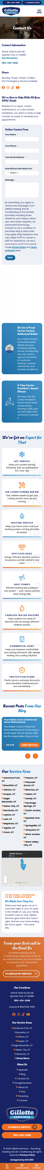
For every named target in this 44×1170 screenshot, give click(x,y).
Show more (22, 1058)
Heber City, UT (11, 806)
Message (10, 180)
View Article (29, 745)
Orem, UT (9, 832)
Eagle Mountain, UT (23, 1045)
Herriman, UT (11, 810)
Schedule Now (33, 3)
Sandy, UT (30, 798)
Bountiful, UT (11, 785)
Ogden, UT (9, 827)
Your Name (11, 134)
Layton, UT (9, 814)
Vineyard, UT (32, 829)
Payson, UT (31, 777)
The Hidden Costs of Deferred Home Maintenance (20, 721)
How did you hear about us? (18, 168)
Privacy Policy (19, 247)
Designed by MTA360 (22, 1159)
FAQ (23, 1091)
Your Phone (11, 146)
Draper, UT (9, 794)
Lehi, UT (8, 819)
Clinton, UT (9, 789)
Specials (23, 1069)
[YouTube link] (17, 87)
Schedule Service (19, 1127)
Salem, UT (30, 794)
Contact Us (23, 1078)
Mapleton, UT (11, 823)
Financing (23, 1096)
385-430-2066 (13, 3)
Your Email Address (15, 157)
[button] (22, 462)
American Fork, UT (22, 1028)
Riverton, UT (32, 789)
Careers (23, 1100)
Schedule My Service (18, 973)
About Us (23, 1087)
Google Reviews (23, 1082)
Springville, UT (33, 825)
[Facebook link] (3, 87)
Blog (23, 1074)
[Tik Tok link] (12, 87)
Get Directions (10, 58)
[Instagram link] (8, 87)
